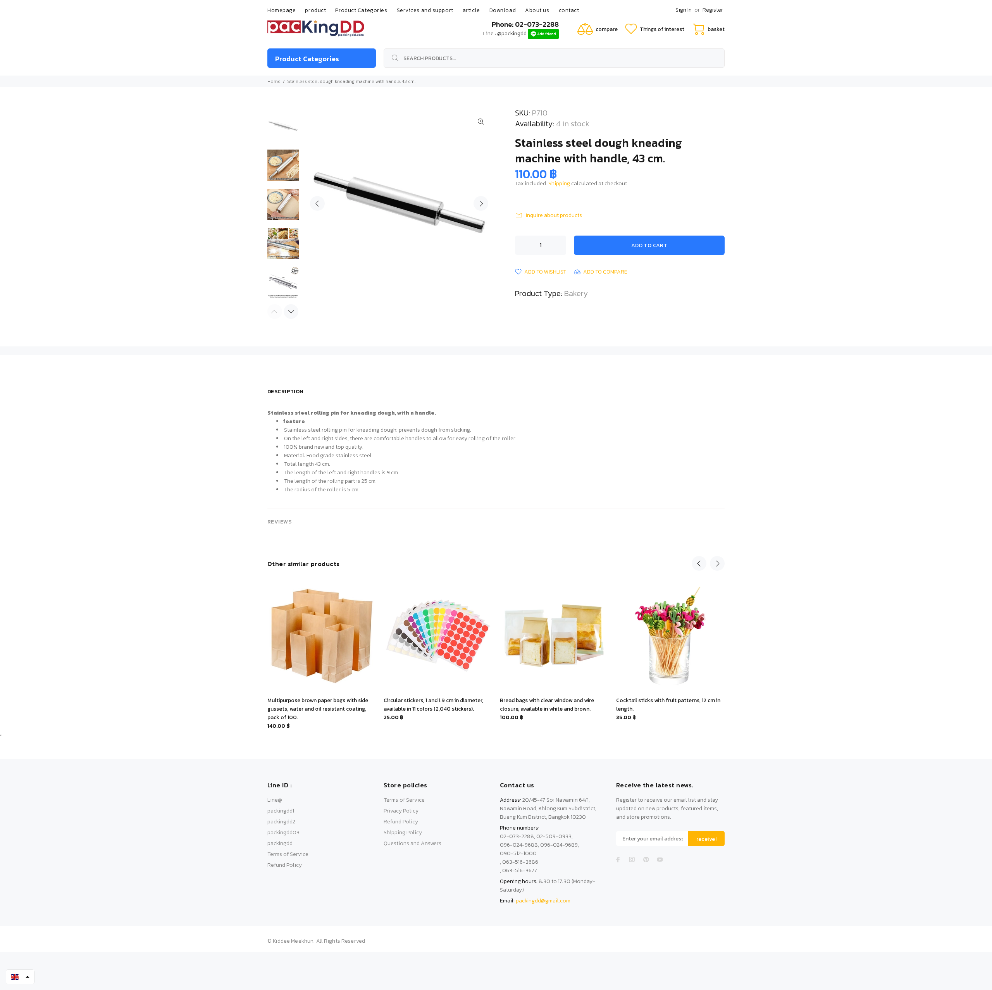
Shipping (559, 183)
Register (713, 10)
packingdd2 (281, 822)
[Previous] (699, 563)
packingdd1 (280, 811)
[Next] (291, 311)
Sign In (683, 10)
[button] (20, 977)
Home (274, 81)
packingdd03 (283, 832)
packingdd (280, 843)
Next (481, 203)
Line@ (274, 800)
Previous (317, 203)
